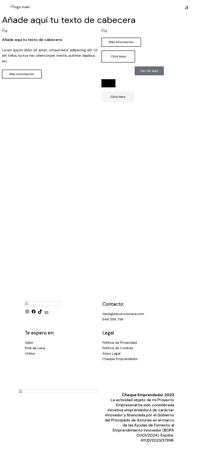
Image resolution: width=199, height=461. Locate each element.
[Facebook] (33, 312)
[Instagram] (27, 312)
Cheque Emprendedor (120, 359)
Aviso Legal (111, 353)
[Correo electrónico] (46, 313)
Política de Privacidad (119, 342)
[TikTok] (40, 312)
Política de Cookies (117, 348)
